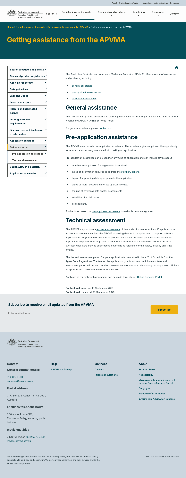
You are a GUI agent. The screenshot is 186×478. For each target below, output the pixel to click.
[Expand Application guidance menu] (45, 139)
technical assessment (108, 229)
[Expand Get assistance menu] (45, 145)
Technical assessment (25, 160)
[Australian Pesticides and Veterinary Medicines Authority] (25, 13)
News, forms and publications (155, 3)
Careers (99, 369)
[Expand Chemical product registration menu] (45, 74)
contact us (105, 128)
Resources (158, 12)
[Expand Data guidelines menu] (45, 87)
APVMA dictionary (61, 369)
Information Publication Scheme (157, 398)
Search (50, 13)
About (114, 3)
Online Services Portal (129, 3)
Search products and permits (27, 69)
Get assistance (18, 147)
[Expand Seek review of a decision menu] (45, 165)
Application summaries (23, 173)
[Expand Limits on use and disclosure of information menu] (45, 128)
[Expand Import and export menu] (45, 100)
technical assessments (84, 98)
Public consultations (106, 374)
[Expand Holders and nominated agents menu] (45, 107)
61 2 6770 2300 (15, 377)
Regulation (139, 12)
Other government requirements (21, 121)
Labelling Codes (19, 95)
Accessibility (146, 374)
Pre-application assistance (27, 153)
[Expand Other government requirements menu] (45, 118)
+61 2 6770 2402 (35, 436)
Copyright (144, 388)
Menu (172, 13)
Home (10, 27)
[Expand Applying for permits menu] (45, 81)
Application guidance (22, 140)
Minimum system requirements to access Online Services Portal (157, 381)
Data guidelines (19, 89)
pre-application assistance (86, 92)
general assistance (82, 85)
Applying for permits (22, 82)
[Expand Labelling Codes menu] (45, 94)
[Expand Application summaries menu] (45, 172)
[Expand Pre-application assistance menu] (45, 152)
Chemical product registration (27, 76)
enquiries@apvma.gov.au (20, 381)
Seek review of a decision (25, 166)
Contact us (174, 3)
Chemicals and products (112, 12)
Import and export (20, 102)
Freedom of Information (152, 393)
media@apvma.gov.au (19, 440)
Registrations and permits (76, 12)
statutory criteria (130, 171)
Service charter (148, 369)
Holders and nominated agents (23, 110)
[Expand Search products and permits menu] (45, 68)
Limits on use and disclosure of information (26, 132)
